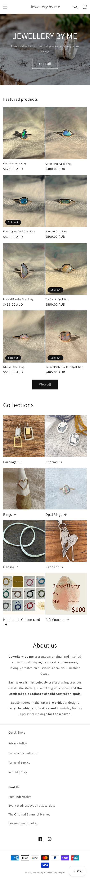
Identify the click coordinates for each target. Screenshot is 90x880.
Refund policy (17, 772)
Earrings (10, 462)
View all (45, 384)
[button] (5, 6)
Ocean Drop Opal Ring (58, 163)
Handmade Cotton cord (21, 619)
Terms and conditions (23, 753)
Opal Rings (53, 514)
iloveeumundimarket (23, 823)
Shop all (45, 64)
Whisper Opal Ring (13, 366)
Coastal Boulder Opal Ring (18, 299)
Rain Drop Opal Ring (14, 163)
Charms (51, 462)
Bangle (8, 567)
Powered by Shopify (56, 872)
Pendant (52, 567)
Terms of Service (19, 762)
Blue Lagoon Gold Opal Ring (19, 231)
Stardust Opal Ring (56, 231)
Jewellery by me (39, 872)
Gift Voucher (55, 619)
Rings (7, 514)
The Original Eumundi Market (29, 814)
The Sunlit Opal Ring (57, 299)
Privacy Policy (17, 743)
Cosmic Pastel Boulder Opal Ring (64, 366)
